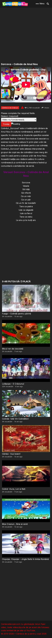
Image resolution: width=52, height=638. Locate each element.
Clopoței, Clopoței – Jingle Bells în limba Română (25, 559)
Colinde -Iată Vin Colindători (15, 418)
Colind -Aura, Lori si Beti (13, 489)
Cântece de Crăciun (10, 108)
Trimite (6, 124)
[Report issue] (22, 107)
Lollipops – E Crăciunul (13, 384)
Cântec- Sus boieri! (11, 454)
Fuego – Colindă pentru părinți (16, 313)
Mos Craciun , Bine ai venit (15, 524)
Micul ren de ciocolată (12, 348)
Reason (9, 116)
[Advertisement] (26, 35)
